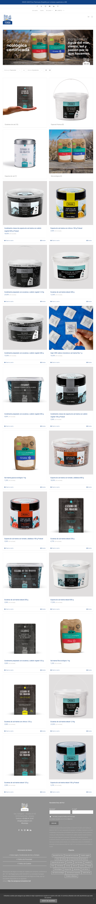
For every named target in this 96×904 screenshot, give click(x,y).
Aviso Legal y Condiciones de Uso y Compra (24, 855)
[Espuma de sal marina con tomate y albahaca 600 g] (71, 452)
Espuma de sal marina (58, 862)
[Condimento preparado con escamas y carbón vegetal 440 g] (25, 328)
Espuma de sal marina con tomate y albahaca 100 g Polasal (23, 539)
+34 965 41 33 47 (28, 818)
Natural (75, 866)
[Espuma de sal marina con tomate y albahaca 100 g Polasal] (25, 513)
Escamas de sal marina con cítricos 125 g (18, 722)
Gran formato (79, 862)
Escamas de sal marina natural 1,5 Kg (62, 722)
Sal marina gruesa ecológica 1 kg (15, 478)
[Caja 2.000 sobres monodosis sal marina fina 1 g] (71, 328)
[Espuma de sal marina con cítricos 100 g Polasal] (71, 203)
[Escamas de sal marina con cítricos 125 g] (25, 696)
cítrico (58, 859)
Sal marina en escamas (73, 872)
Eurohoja (69, 862)
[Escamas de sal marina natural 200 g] (25, 575)
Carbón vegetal (85, 855)
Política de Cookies (25, 864)
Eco (70, 859)
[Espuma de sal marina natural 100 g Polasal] (71, 757)
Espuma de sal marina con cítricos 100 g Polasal (66, 228)
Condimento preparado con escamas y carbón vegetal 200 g (24, 414)
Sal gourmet (67, 869)
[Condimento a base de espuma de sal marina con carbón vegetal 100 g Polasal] (71, 389)
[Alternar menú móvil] (92, 17)
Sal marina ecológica (58, 872)
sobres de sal (86, 872)
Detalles (44, 240)
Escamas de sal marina (80, 859)
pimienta (82, 866)
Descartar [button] (71, 2)
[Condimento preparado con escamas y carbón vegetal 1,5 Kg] (25, 267)
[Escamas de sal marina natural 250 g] (71, 513)
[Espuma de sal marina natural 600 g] (71, 575)
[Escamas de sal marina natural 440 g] (71, 267)
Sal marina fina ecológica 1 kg (60, 661)
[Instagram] (25, 830)
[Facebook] (19, 830)
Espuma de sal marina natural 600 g (62, 600)
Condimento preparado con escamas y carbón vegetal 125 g (24, 661)
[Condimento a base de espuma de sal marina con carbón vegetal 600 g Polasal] (25, 203)
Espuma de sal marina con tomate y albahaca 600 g (67, 478)
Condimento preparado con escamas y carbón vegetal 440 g (24, 353)
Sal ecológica (58, 869)
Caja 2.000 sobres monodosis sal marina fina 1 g (66, 353)
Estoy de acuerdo (48, 900)
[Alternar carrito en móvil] (88, 17)
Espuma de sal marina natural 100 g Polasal (64, 782)
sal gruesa (77, 869)
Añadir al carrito (10, 240)
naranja (68, 866)
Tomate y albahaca (71, 876)
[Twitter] (22, 830)
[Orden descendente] (24, 70)
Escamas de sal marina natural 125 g (16, 782)
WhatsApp (24, 823)
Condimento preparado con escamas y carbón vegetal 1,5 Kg (24, 292)
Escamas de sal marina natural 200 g (16, 600)
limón (52, 866)
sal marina (85, 869)
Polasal (89, 866)
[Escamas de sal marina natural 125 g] (25, 757)
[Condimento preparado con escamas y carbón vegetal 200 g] (25, 389)
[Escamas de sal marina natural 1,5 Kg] (71, 696)
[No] (94, 899)
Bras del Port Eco (58, 855)
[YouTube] (27, 830)
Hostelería (88, 862)
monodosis (60, 866)
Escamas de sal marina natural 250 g (62, 539)
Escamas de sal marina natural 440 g (62, 292)
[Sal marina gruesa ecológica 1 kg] (25, 452)
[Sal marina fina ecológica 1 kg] (71, 635)
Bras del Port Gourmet (71, 855)
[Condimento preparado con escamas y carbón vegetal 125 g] (25, 635)
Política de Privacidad (69, 816)
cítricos (64, 859)
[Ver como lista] (50, 70)
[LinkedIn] (30, 830)
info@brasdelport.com (24, 821)
